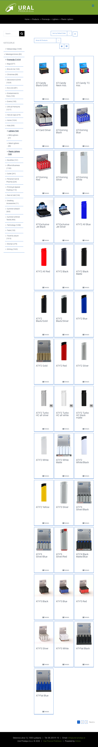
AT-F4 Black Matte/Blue (82, 555)
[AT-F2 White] (43, 445)
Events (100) (11, 101)
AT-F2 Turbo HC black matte (82, 415)
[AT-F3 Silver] (64, 492)
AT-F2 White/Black (82, 461)
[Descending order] (75, 34)
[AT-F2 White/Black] (84, 445)
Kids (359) (11, 125)
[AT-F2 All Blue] (84, 210)
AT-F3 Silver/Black (82, 508)
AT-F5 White (62, 648)
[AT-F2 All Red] (43, 257)
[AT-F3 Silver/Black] (84, 492)
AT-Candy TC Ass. (83, 84)
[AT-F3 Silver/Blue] (43, 540)
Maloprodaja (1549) (14, 49)
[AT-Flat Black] (84, 634)
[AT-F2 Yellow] (43, 492)
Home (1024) (12, 120)
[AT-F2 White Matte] (64, 445)
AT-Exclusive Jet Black (42, 225)
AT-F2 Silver (82, 366)
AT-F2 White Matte (62, 461)
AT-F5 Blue (61, 601)
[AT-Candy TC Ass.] (84, 68)
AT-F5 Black (42, 601)
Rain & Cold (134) (13, 195)
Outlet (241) (11, 174)
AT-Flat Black (83, 648)
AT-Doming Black (62, 131)
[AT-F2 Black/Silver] (64, 304)
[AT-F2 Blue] (84, 304)
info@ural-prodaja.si (76, 738)
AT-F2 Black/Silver (62, 319)
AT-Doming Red (42, 178)
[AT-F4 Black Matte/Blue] (84, 540)
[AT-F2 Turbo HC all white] (64, 398)
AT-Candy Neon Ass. (61, 84)
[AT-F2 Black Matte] (84, 257)
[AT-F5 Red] (84, 587)
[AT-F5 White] (64, 634)
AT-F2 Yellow (42, 507)
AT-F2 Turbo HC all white (62, 414)
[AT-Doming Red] (43, 163)
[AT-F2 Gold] (43, 351)
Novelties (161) (12, 160)
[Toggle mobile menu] (93, 5)
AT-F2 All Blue (83, 224)
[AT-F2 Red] (64, 351)
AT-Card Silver (43, 130)
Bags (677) (11, 64)
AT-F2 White (42, 460)
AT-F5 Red (81, 601)
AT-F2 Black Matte (82, 272)
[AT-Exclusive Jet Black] (43, 210)
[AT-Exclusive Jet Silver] (64, 210)
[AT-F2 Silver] (84, 351)
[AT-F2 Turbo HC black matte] (84, 398)
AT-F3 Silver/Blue (41, 555)
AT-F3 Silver (62, 507)
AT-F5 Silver (42, 648)
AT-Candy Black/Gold (42, 84)
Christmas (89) (12, 74)
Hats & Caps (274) (14, 115)
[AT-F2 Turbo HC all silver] (43, 398)
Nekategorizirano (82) (14, 54)
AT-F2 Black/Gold (42, 319)
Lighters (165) (13, 131)
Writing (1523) (12, 249)
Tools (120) (11, 230)
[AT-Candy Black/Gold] (43, 68)
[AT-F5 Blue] (64, 587)
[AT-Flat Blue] (43, 681)
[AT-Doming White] (84, 163)
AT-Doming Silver (62, 178)
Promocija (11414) (14, 60)
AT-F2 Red (61, 366)
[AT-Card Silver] (43, 115)
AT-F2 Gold (41, 366)
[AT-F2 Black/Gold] (43, 304)
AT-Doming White (82, 178)
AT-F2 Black (62, 271)
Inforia (78, 741)
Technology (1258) (14, 225)
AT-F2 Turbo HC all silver (42, 414)
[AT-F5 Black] (43, 587)
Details (45, 99)
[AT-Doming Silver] (64, 163)
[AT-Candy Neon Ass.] (64, 68)
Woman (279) (12, 244)
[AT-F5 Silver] (43, 634)
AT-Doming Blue (82, 131)
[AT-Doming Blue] (84, 115)
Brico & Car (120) (13, 69)
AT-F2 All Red (43, 271)
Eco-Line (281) (12, 88)
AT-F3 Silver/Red (61, 555)
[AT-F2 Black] (64, 257)
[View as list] (66, 46)
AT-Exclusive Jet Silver (62, 225)
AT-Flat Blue (42, 695)
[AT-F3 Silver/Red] (64, 540)
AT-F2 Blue (81, 318)
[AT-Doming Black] (64, 115)
